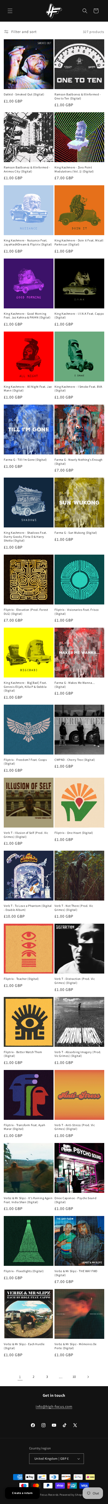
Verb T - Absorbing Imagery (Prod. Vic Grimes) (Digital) (78, 1054)
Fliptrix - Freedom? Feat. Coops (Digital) (25, 762)
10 (74, 1376)
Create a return (22, 1493)
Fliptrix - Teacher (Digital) (21, 979)
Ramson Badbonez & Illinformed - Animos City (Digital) (27, 169)
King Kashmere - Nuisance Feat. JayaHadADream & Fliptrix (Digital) (28, 242)
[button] (10, 10)
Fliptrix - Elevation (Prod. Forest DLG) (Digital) (26, 612)
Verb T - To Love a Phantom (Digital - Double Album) (28, 908)
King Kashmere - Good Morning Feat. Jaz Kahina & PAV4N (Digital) (27, 315)
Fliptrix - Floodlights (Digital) (24, 1271)
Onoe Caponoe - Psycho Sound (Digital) (75, 1200)
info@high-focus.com (54, 1406)
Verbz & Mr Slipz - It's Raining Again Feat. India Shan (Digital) (28, 1200)
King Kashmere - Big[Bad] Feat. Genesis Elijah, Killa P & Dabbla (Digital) (25, 686)
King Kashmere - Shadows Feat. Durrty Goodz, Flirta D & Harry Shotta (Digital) (25, 536)
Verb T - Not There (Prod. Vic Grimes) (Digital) (74, 908)
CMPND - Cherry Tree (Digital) (75, 760)
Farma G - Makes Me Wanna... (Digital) (75, 685)
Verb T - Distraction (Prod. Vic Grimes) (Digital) (75, 981)
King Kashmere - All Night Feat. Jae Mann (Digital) (28, 388)
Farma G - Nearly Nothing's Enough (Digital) (78, 461)
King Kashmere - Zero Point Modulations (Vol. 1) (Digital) (74, 169)
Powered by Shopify (72, 1494)
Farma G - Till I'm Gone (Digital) (25, 459)
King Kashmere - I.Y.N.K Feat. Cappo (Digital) (79, 315)
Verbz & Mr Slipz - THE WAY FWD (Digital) (76, 1273)
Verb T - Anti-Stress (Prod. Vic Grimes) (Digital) (75, 1127)
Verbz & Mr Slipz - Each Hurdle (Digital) (24, 1346)
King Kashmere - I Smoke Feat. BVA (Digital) (78, 388)
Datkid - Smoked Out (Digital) (24, 94)
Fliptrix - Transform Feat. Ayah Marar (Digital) (24, 1127)
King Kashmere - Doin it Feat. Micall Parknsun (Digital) (79, 242)
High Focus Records (46, 1494)
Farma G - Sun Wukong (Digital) (76, 532)
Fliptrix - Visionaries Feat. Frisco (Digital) (77, 612)
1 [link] (20, 1376)
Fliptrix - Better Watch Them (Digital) (23, 1054)
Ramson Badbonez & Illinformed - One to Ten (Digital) (78, 96)
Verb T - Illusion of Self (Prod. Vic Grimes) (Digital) (26, 835)
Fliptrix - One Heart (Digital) (74, 833)
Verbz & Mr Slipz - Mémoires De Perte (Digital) (76, 1346)
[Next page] (87, 1376)
